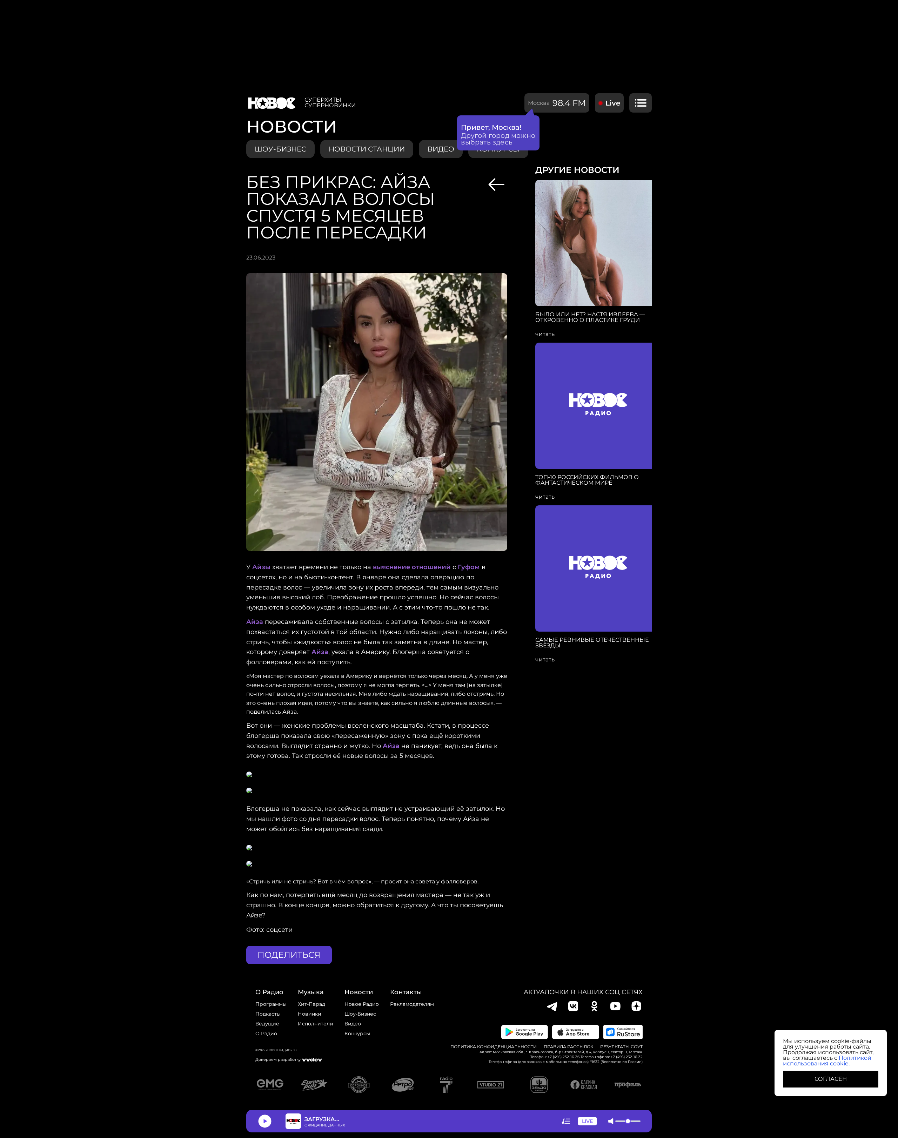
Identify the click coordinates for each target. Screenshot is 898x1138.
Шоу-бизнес (280, 149)
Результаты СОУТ (621, 1047)
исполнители (315, 1024)
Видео (352, 1024)
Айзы (261, 567)
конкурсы (357, 1033)
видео (440, 149)
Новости (358, 992)
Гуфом (469, 567)
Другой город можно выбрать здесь (498, 139)
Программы (271, 1004)
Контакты (406, 992)
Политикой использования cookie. (827, 1061)
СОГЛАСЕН (831, 1079)
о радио (269, 992)
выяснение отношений (412, 567)
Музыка (311, 992)
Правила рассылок (568, 1047)
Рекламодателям (412, 1004)
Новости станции (367, 149)
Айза (254, 622)
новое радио (361, 1004)
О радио (266, 1033)
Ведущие (267, 1024)
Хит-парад (311, 1004)
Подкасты (268, 1014)
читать (545, 334)
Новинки (309, 1014)
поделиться (289, 955)
